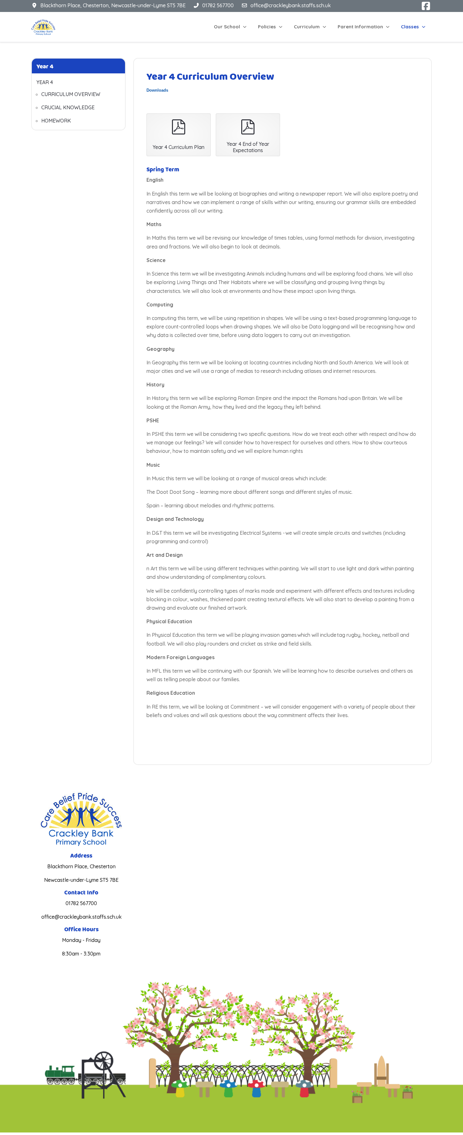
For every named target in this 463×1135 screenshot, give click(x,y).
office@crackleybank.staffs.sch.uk (290, 5)
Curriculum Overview (70, 94)
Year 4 (45, 82)
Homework (56, 120)
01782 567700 (218, 5)
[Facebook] (426, 6)
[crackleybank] (43, 27)
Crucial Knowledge (67, 107)
